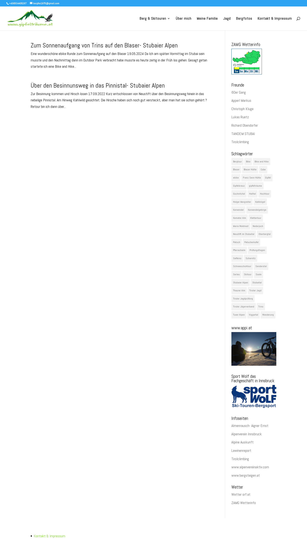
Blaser (236, 169)
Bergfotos (244, 19)
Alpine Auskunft (242, 442)
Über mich (184, 19)
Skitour (247, 274)
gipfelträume (255, 185)
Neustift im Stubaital (243, 234)
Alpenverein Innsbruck (246, 434)
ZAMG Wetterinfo (243, 502)
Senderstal (261, 266)
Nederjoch (258, 226)
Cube (263, 169)
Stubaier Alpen (240, 282)
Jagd (227, 19)
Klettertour (255, 218)
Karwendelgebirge (257, 209)
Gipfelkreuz (239, 185)
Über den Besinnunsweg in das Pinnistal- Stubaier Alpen (98, 85)
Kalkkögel (260, 202)
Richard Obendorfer (244, 125)
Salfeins (237, 258)
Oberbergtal (265, 234)
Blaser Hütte (250, 169)
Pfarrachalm (239, 250)
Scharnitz (251, 258)
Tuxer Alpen (239, 314)
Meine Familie (207, 19)
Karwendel (238, 209)
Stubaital (257, 282)
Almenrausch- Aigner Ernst (249, 425)
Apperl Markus (241, 100)
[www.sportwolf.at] (253, 406)
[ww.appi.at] (253, 364)
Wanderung (268, 314)
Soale (258, 274)
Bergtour (237, 161)
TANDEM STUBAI (243, 133)
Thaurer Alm (239, 290)
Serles (236, 274)
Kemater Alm (239, 218)
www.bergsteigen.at (245, 475)
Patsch (236, 242)
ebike (236, 177)
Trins (260, 306)
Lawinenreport (241, 450)
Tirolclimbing (240, 141)
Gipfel (268, 177)
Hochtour (264, 193)
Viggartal (253, 314)
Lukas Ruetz (240, 117)
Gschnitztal (239, 193)
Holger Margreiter (242, 202)
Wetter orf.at (240, 494)
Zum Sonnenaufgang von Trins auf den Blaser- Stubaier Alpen (104, 45)
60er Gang (238, 92)
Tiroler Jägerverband (243, 306)
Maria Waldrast (241, 226)
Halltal (252, 193)
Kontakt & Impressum (275, 19)
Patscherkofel (251, 242)
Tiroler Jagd (255, 290)
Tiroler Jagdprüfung (243, 298)
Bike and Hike (262, 161)
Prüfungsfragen (257, 250)
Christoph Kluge (242, 108)
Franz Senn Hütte (252, 177)
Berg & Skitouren (153, 19)
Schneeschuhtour (242, 266)
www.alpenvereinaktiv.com (250, 467)
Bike (248, 161)
